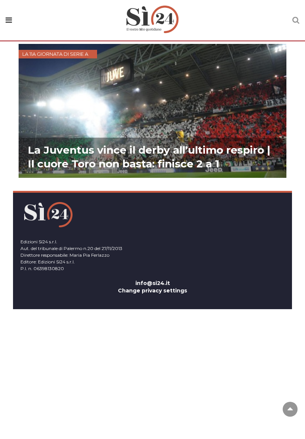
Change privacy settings (152, 290)
